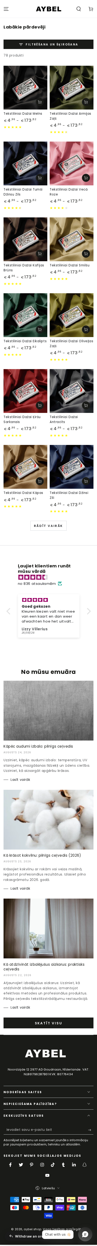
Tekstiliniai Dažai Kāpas (23, 493)
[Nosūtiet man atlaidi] (90, 1130)
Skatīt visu (48, 1023)
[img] (51, 577)
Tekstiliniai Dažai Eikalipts (25, 341)
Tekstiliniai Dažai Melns (23, 113)
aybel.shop (32, 1229)
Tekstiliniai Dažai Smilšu (70, 265)
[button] (79, 9)
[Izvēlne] (6, 9)
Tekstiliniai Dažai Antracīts (64, 419)
